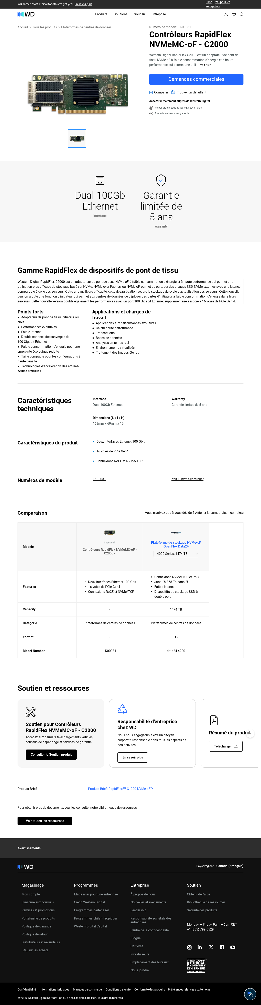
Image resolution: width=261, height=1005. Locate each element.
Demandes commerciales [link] (196, 79)
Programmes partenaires (91, 910)
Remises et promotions (38, 910)
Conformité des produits (149, 989)
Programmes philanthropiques (96, 918)
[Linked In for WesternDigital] (200, 948)
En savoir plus (83, 4)
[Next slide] (250, 733)
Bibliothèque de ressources (206, 902)
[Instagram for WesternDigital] (189, 948)
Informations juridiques (54, 989)
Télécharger (223, 746)
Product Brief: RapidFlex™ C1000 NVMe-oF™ (121, 789)
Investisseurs (139, 954)
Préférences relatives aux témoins (189, 989)
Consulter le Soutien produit (51, 754)
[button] (226, 16)
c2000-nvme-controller (187, 479)
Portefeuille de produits (38, 918)
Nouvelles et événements (148, 902)
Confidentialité (27, 989)
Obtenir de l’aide (198, 894)
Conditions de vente (118, 989)
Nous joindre (139, 970)
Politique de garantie (36, 926)
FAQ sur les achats (35, 950)
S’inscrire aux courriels (38, 902)
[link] (158, 92)
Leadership (138, 910)
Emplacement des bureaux (149, 962)
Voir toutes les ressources (45, 821)
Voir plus (205, 65)
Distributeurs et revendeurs (41, 942)
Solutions (120, 14)
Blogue (135, 938)
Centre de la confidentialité (149, 930)
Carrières (136, 946)
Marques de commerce (87, 989)
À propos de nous (143, 894)
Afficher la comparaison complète (219, 513)
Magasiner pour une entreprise (96, 894)
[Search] (241, 14)
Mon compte (31, 894)
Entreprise (159, 14)
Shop (209, 2)
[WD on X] (211, 947)
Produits (101, 14)
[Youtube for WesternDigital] (232, 948)
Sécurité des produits (202, 910)
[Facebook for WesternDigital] (222, 948)
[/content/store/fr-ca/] (26, 14)
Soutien (139, 14)
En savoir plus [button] (194, 107)
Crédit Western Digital (89, 902)
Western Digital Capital (90, 926)
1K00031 (99, 479)
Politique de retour (35, 934)
